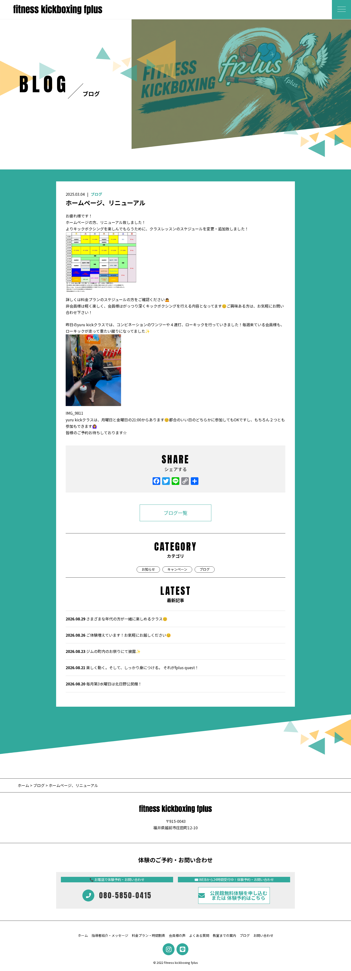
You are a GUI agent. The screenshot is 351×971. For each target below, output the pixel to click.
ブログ (96, 194)
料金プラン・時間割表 (148, 935)
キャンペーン (177, 569)
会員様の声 (177, 935)
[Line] (175, 481)
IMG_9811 (74, 413)
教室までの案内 (224, 935)
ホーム (24, 785)
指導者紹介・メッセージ (109, 935)
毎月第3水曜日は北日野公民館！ (104, 684)
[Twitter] (166, 481)
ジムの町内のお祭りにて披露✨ (103, 651)
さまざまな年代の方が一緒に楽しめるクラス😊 (116, 619)
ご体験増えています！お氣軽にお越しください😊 (118, 635)
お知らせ (148, 569)
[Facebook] (156, 481)
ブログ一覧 (175, 512)
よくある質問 (199, 935)
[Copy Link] (185, 481)
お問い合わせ (263, 935)
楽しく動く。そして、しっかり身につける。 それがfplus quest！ (132, 667)
